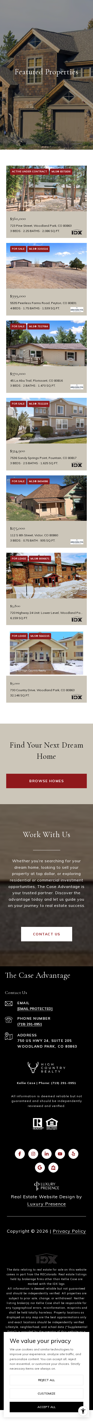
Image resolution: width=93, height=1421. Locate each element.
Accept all (46, 1407)
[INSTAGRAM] (33, 1154)
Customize (46, 1393)
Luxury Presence (46, 1204)
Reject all (46, 1380)
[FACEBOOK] (20, 1154)
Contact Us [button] (46, 934)
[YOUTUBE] (60, 1154)
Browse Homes (46, 781)
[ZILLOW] (53, 1168)
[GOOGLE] (40, 1168)
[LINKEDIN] (47, 1154)
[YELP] (73, 1154)
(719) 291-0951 (29, 1024)
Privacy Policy (69, 1231)
